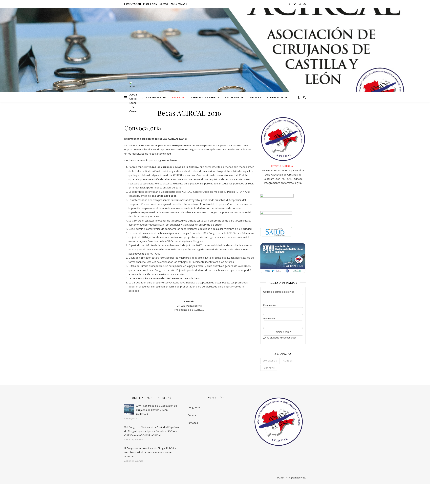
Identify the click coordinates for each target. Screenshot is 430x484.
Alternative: (269, 318)
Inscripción (150, 4)
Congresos (270, 360)
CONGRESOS (275, 97)
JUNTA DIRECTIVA (154, 97)
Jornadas (269, 368)
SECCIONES (232, 97)
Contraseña (269, 305)
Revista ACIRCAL (283, 166)
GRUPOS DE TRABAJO (204, 97)
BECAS (176, 97)
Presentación (132, 4)
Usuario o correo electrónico (278, 291)
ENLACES (255, 97)
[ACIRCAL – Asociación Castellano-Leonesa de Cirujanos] (133, 97)
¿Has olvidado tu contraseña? (279, 337)
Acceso (164, 4)
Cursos (288, 360)
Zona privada (178, 4)
